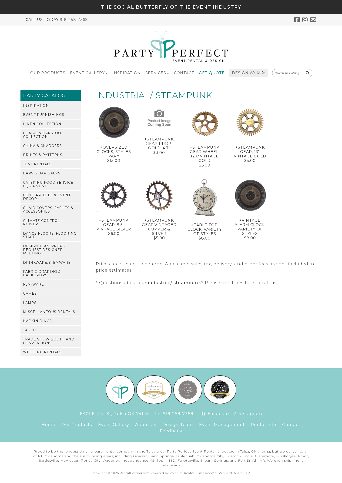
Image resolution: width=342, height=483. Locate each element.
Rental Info (263, 424)
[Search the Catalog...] (307, 73)
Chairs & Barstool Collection (43, 135)
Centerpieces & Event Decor (46, 197)
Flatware (33, 284)
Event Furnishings (43, 115)
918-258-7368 (74, 19)
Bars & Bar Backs (41, 173)
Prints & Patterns (42, 155)
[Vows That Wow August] (220, 402)
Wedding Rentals (42, 352)
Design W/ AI (247, 73)
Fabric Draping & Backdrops (42, 273)
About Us (145, 424)
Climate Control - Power (43, 222)
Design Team (177, 424)
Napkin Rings (37, 321)
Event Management (222, 424)
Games (30, 293)
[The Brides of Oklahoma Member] (154, 402)
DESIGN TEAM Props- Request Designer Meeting (44, 249)
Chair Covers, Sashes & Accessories (48, 209)
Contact (184, 73)
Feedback (171, 430)
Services (155, 73)
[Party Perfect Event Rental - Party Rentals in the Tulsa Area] (171, 61)
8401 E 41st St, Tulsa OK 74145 (114, 413)
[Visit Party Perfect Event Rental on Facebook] (297, 19)
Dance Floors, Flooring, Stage (50, 235)
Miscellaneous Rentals (49, 312)
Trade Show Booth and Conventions (48, 341)
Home (48, 424)
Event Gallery (113, 424)
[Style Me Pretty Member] (187, 402)
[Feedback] (313, 19)
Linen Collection (42, 124)
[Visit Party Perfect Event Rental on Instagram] (305, 19)
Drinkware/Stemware (47, 262)
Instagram (249, 413)
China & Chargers (42, 146)
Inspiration (127, 73)
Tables (30, 330)
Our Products (76, 424)
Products (47, 73)
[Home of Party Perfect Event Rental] (120, 402)
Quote (212, 73)
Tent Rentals (37, 164)
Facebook (218, 413)
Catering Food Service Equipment (48, 184)
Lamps (30, 303)
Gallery (87, 73)
